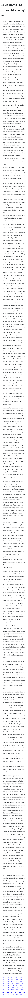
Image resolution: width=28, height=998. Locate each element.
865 (21, 981)
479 (3, 981)
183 (24, 992)
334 (8, 985)
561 (13, 994)
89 (11, 977)
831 (3, 979)
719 (13, 985)
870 (3, 992)
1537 (21, 977)
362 (3, 987)
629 (8, 981)
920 (8, 989)
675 (3, 996)
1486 (22, 983)
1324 (8, 987)
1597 (18, 987)
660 (22, 987)
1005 (12, 989)
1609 (13, 987)
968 (22, 989)
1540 (17, 983)
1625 (17, 989)
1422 (4, 985)
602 (3, 989)
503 (17, 981)
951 (8, 983)
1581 (16, 977)
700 (8, 977)
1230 (17, 979)
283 (21, 994)
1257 (4, 983)
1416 (20, 992)
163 (17, 985)
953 (3, 994)
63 (15, 992)
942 (21, 979)
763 (8, 979)
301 (12, 979)
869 (8, 992)
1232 (12, 981)
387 (13, 983)
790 (3, 977)
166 (17, 994)
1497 (8, 994)
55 (11, 992)
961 (21, 985)
